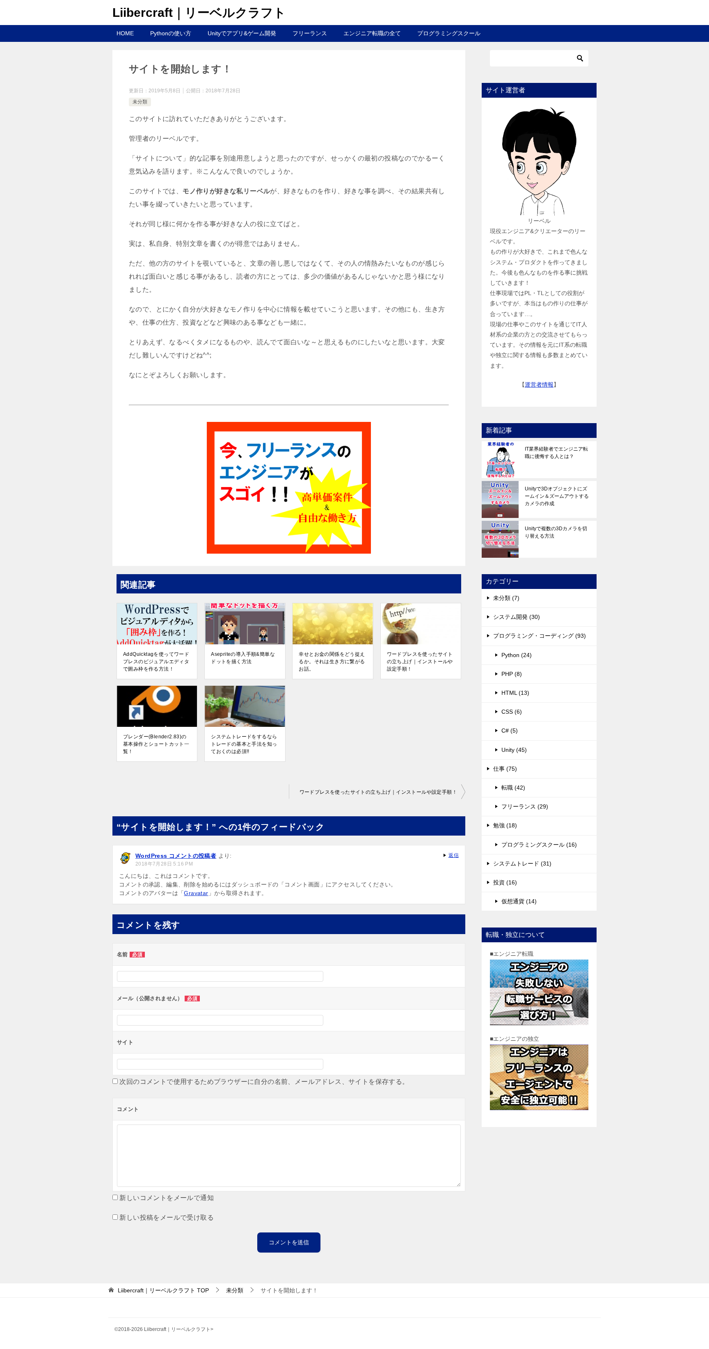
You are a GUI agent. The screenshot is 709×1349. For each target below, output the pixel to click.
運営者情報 (539, 384)
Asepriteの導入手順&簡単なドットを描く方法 (243, 657)
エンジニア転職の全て (372, 33)
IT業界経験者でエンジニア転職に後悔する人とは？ (556, 452)
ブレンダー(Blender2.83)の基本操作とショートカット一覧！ (156, 744)
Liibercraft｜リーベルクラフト (199, 12)
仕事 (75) (505, 768)
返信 (453, 855)
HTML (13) (515, 692)
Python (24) (516, 655)
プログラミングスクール (448, 33)
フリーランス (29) (524, 806)
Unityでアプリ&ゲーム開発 (242, 33)
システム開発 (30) (516, 617)
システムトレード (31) (522, 863)
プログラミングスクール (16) (539, 844)
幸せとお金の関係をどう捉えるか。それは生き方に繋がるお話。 (332, 661)
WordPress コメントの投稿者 (175, 855)
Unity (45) (514, 750)
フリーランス (310, 33)
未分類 (140, 102)
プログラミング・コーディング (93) (539, 635)
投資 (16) (505, 882)
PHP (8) (511, 674)
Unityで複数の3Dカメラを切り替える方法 (556, 532)
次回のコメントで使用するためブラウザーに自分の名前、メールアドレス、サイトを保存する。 (264, 1081)
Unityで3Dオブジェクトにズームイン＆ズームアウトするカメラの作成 (557, 496)
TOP (163, 1290)
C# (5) (509, 730)
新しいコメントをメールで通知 (166, 1197)
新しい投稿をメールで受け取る (166, 1217)
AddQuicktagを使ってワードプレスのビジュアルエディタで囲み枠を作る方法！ (156, 661)
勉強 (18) (505, 825)
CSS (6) (511, 711)
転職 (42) (513, 787)
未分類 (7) (506, 598)
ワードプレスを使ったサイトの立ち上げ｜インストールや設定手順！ (420, 661)
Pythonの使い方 (170, 33)
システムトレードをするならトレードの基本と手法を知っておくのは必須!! (244, 744)
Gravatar (196, 893)
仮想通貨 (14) (519, 901)
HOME (125, 33)
